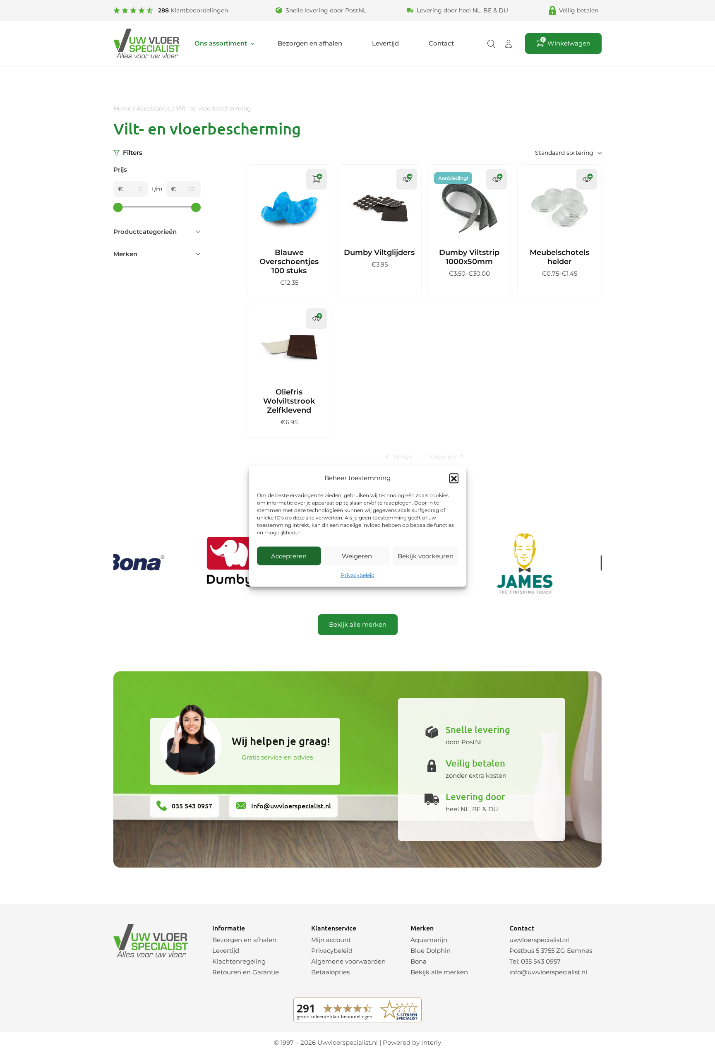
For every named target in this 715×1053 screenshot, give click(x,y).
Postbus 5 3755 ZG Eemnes (550, 950)
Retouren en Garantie (245, 972)
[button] (454, 478)
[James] (508, 563)
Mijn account (331, 940)
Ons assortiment (220, 43)
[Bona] (118, 563)
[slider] (118, 207)
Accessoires (153, 108)
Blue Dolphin (430, 950)
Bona (418, 961)
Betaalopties (330, 972)
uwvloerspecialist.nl (539, 940)
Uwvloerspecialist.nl (347, 1042)
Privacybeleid (357, 575)
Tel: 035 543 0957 (535, 961)
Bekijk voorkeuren (425, 556)
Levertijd (385, 43)
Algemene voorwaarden (348, 961)
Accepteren (289, 556)
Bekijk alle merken (357, 624)
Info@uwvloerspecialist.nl (290, 805)
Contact (441, 43)
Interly (431, 1042)
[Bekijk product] (406, 179)
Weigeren (357, 556)
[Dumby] (215, 563)
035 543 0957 (191, 805)
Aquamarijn (428, 940)
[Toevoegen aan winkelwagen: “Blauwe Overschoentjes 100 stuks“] (316, 179)
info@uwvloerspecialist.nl (548, 972)
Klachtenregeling (239, 961)
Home (122, 108)
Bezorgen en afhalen (310, 43)
